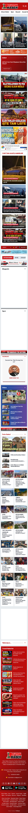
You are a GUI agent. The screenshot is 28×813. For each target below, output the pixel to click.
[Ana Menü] (25, 6)
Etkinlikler (24, 795)
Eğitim (3, 795)
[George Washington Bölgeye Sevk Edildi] (7, 492)
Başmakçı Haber (15, 798)
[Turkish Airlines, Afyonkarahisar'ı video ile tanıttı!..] (14, 397)
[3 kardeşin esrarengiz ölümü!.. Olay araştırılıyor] (14, 191)
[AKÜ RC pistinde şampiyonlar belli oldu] (20, 509)
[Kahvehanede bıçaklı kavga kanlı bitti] (14, 221)
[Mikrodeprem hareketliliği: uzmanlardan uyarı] (20, 492)
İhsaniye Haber (13, 803)
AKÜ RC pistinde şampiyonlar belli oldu (20, 517)
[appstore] (7, 788)
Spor (12, 12)
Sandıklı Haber (13, 805)
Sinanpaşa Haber (22, 805)
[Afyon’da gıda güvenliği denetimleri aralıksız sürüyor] (7, 474)
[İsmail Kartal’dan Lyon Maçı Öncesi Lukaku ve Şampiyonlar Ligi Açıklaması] (7, 592)
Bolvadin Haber (5, 799)
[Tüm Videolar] (25, 387)
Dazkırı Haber (22, 799)
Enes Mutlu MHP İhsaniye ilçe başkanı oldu (6, 569)
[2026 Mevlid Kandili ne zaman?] (20, 525)
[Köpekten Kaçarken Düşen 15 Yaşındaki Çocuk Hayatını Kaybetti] (14, 206)
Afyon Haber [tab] (8, 257)
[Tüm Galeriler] (25, 434)
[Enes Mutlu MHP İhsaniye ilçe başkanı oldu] (7, 561)
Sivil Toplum (8, 795)
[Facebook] (3, 783)
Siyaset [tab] (23, 257)
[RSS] (25, 783)
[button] (3, 81)
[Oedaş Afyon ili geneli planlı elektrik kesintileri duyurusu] (14, 117)
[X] (6, 783)
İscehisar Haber (21, 803)
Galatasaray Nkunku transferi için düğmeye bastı (21, 569)
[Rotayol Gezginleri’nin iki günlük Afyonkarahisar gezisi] (14, 444)
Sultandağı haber (17, 806)
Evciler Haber (21, 801)
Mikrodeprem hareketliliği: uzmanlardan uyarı (21, 500)
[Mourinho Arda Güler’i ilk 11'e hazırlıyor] (7, 576)
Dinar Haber (6, 801)
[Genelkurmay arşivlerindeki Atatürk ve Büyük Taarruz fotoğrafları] (5, 460)
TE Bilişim (18, 810)
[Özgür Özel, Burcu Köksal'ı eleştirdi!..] (5, 423)
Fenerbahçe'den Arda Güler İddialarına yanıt (6, 517)
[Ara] (23, 6)
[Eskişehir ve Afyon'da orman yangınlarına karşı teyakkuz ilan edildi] (20, 474)
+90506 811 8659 (15, 774)
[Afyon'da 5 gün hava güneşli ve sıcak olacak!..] (14, 135)
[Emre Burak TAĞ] (14, 370)
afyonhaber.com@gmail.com (15, 777)
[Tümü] (25, 57)
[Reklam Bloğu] (14, 51)
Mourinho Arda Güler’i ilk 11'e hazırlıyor (6, 585)
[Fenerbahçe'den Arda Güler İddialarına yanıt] (7, 509)
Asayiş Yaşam (19, 793)
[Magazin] (25, 269)
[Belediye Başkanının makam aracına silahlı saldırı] (7, 525)
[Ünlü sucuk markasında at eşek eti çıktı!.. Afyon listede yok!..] (14, 100)
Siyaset (18, 12)
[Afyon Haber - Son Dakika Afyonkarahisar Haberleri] (10, 6)
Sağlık (24, 793)
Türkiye (18, 497)
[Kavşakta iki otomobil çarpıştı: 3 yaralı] (14, 169)
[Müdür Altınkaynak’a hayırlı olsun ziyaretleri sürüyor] (20, 544)
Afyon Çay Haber (6, 798)
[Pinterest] (8, 783)
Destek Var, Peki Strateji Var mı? (14, 361)
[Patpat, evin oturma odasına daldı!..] (5, 417)
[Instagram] (11, 783)
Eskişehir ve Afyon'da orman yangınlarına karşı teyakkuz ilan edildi (20, 483)
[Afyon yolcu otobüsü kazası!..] (5, 412)
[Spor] (25, 311)
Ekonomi (14, 795)
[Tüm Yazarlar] (25, 356)
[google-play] (20, 788)
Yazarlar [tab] (5, 356)
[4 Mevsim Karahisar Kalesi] (5, 455)
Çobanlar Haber (14, 799)
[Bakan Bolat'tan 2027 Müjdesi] (7, 544)
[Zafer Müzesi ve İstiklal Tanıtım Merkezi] (5, 465)
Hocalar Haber (5, 803)
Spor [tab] (16, 257)
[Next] (19, 783)
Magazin (5, 269)
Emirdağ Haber (13, 801)
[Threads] (16, 783)
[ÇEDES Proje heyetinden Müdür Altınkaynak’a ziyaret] (20, 592)
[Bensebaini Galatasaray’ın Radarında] (20, 576)
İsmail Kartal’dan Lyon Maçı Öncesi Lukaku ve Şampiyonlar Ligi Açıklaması (6, 602)
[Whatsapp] (22, 783)
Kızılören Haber (5, 805)
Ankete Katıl (6, 68)
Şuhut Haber (9, 806)
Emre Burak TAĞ (14, 378)
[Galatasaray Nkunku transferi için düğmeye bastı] (20, 561)
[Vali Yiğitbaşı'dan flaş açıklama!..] (5, 407)
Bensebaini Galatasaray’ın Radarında (20, 585)
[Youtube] (14, 783)
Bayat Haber (22, 798)
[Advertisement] (14, 624)
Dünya (4, 497)
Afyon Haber (5, 12)
